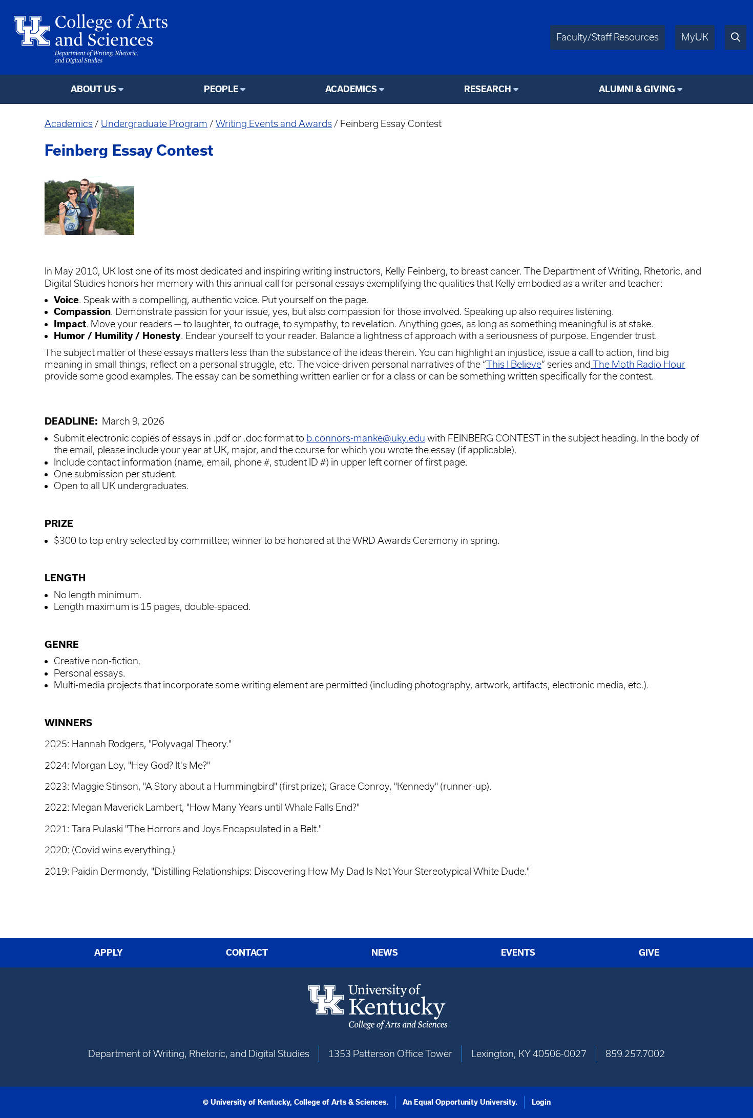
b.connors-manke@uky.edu (365, 438)
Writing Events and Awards (274, 123)
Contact (247, 952)
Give (649, 952)
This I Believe (513, 364)
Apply (108, 952)
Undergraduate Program (154, 123)
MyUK (694, 37)
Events (518, 952)
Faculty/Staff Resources (607, 37)
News (384, 952)
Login (541, 1102)
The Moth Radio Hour (638, 364)
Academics (69, 123)
